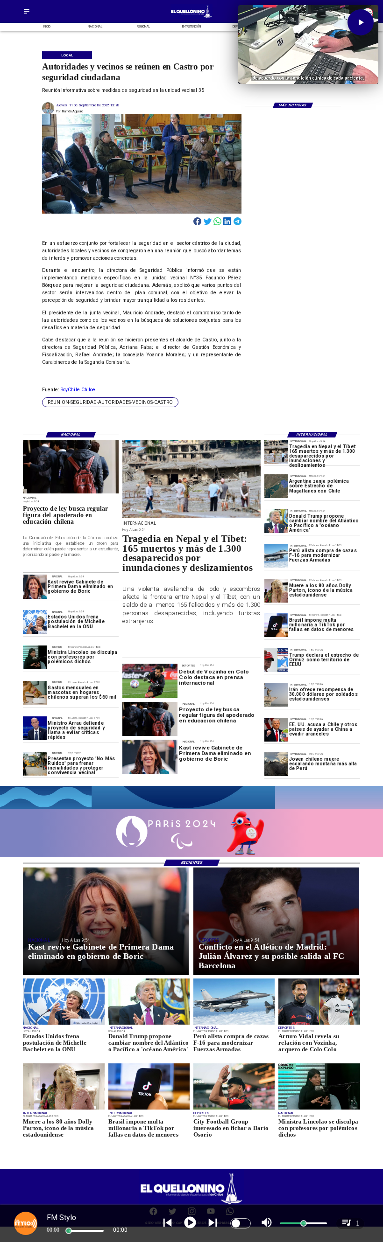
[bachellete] (35, 622)
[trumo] (276, 730)
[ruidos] (35, 764)
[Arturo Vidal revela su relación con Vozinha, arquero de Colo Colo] (319, 1024)
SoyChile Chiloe (78, 390)
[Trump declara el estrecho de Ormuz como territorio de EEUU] (276, 660)
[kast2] (35, 586)
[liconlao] (35, 657)
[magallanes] (276, 486)
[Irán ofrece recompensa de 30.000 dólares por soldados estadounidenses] (276, 695)
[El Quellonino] (26, 14)
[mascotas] (35, 693)
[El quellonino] (192, 18)
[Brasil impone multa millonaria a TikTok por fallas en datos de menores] (276, 625)
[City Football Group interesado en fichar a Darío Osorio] (234, 1109)
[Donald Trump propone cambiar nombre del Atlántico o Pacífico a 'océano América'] (276, 521)
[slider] (68, 1231)
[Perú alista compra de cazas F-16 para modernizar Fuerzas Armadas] (276, 556)
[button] (110, 402)
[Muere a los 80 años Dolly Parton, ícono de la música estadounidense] (276, 591)
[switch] (240, 1223)
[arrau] (35, 728)
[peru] (276, 764)
